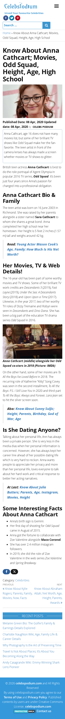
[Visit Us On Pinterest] (18, 18)
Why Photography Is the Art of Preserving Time (32, 645)
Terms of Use (13, 697)
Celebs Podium (43, 127)
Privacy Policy (37, 697)
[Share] (6, 571)
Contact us (44, 711)
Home (7, 33)
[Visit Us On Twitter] (12, 18)
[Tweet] (14, 571)
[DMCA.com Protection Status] (25, 711)
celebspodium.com (29, 683)
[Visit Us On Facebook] (6, 18)
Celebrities (22, 580)
